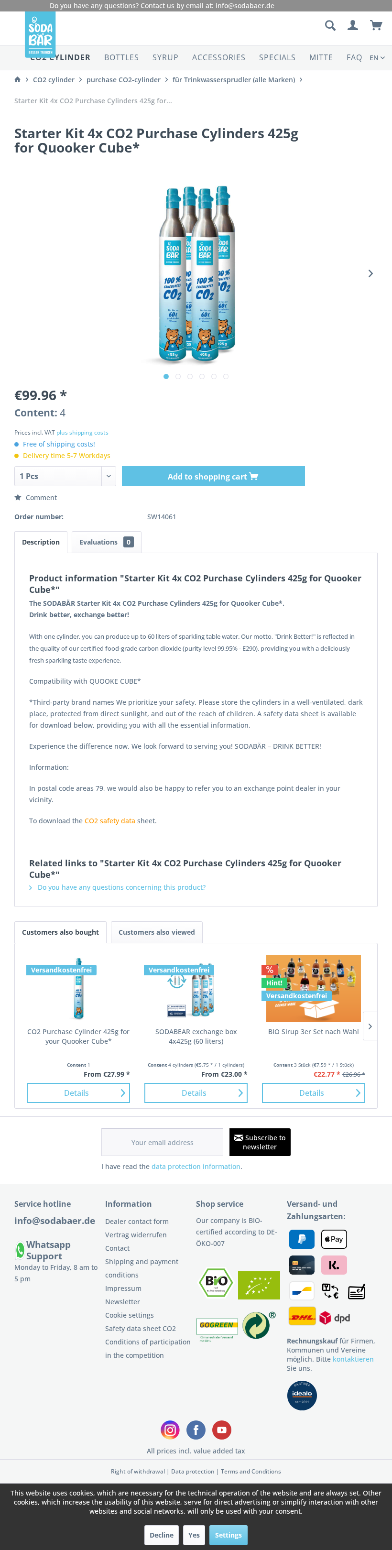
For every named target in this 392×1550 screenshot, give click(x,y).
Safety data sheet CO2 (140, 1328)
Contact (117, 1248)
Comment (40, 497)
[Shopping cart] (376, 25)
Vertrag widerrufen (136, 1234)
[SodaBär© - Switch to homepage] (40, 38)
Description (41, 541)
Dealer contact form (137, 1221)
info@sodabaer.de (245, 5)
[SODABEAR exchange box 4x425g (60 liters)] (196, 988)
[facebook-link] (196, 1430)
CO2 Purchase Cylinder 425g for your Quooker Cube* (78, 1036)
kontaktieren (353, 1359)
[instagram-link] (170, 1430)
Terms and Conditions (251, 1471)
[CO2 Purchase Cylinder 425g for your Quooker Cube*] (78, 988)
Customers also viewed (157, 932)
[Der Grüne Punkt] (259, 1339)
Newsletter (122, 1301)
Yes (194, 1534)
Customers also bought (60, 932)
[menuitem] (276, 25)
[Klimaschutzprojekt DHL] (218, 1339)
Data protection (193, 1471)
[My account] (353, 25)
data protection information (196, 1166)
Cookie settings (129, 1315)
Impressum (123, 1288)
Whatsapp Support (48, 1250)
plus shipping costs (82, 432)
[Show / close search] (329, 25)
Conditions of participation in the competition (148, 1348)
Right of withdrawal (138, 1471)
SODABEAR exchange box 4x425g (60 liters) (196, 1036)
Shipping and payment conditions (141, 1268)
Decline (162, 1534)
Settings (228, 1534)
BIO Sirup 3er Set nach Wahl (313, 1031)
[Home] (18, 79)
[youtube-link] (221, 1430)
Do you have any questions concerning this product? (121, 887)
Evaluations (105, 541)
